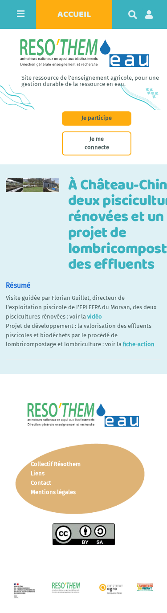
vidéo (94, 316)
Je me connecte (97, 143)
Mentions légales (53, 492)
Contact (41, 482)
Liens (38, 473)
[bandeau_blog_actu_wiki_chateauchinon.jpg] (37, 189)
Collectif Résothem (56, 464)
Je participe (96, 117)
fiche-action (139, 344)
